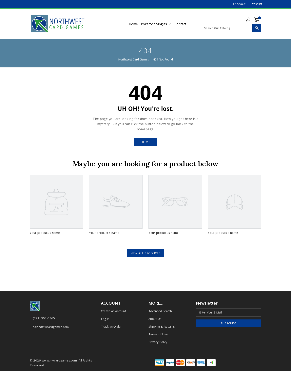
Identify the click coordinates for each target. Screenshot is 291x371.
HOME (145, 142)
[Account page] (248, 20)
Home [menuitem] (133, 24)
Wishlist (257, 4)
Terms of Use (158, 334)
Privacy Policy (157, 342)
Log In (105, 319)
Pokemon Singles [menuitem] (154, 24)
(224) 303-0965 (44, 318)
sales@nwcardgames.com (51, 327)
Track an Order (111, 326)
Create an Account (113, 311)
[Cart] (257, 20)
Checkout (239, 4)
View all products (146, 253)
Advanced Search (160, 311)
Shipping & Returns (161, 326)
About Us (154, 319)
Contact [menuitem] (180, 24)
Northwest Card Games (133, 59)
